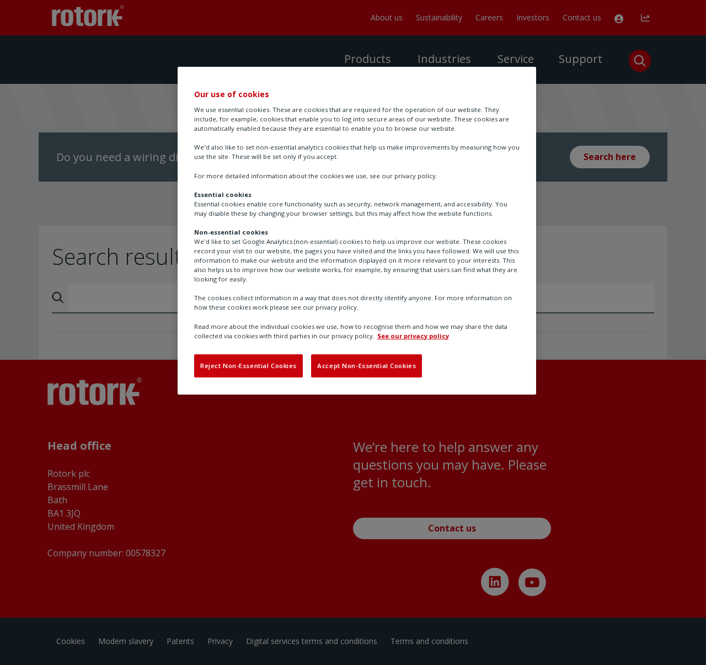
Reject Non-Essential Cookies (248, 365)
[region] (357, 231)
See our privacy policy (413, 336)
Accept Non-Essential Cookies (366, 365)
